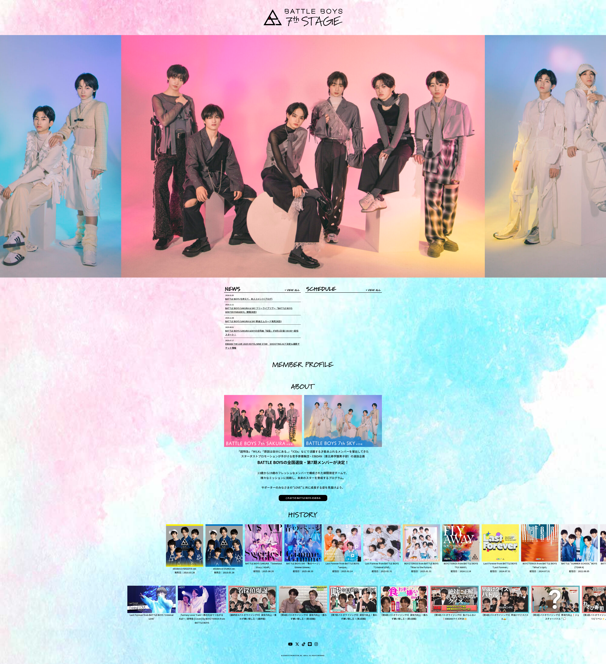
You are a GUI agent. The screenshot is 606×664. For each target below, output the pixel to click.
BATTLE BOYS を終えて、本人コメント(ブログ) (248, 298)
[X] (297, 644)
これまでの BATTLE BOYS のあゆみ (303, 497)
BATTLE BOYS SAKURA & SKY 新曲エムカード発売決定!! (253, 321)
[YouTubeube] (290, 644)
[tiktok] (303, 644)
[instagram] (316, 644)
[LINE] (310, 644)
